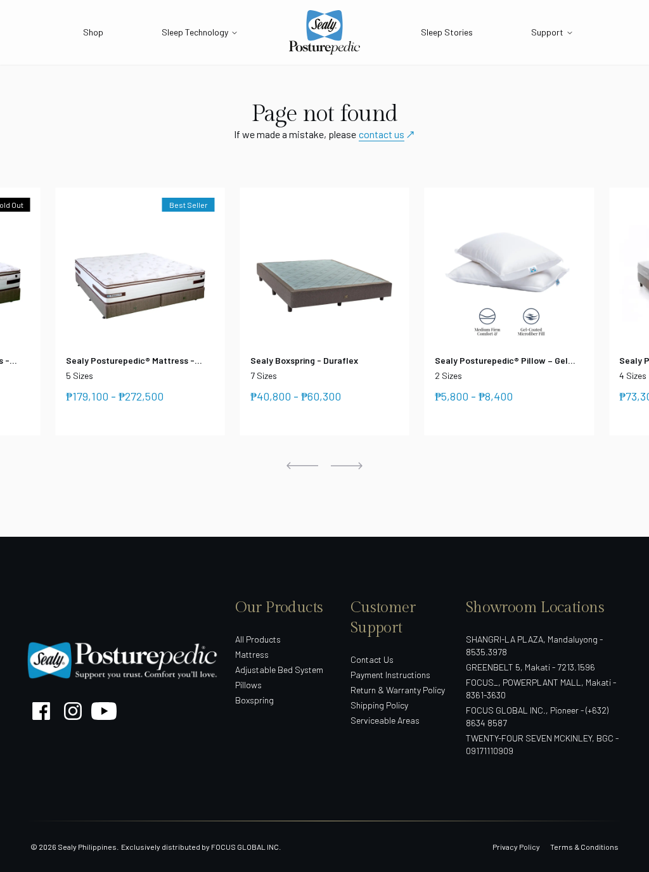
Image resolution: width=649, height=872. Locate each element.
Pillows (248, 684)
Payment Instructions (390, 674)
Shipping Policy (379, 705)
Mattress (252, 654)
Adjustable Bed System (279, 669)
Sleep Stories (447, 32)
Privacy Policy (516, 846)
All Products (258, 639)
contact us (381, 134)
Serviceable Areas (385, 720)
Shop (93, 32)
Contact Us (372, 659)
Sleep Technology (195, 32)
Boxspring (254, 700)
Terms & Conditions (584, 846)
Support (547, 32)
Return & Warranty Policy (397, 689)
